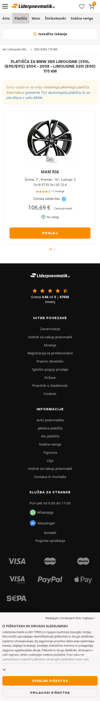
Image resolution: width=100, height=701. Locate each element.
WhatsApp (45, 512)
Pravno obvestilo (50, 361)
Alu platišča (50, 436)
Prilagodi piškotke (50, 692)
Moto (36, 18)
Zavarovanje (50, 328)
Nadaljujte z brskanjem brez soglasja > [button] (70, 618)
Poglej (50, 233)
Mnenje (50, 345)
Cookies (50, 393)
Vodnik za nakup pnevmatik (50, 337)
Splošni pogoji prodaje (50, 369)
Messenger (46, 523)
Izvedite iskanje (52, 34)
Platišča (21, 18)
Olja (50, 460)
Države (50, 377)
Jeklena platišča (50, 428)
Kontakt (50, 532)
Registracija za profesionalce (50, 353)
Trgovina (50, 452)
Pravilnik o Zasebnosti (50, 385)
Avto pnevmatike (50, 420)
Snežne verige (82, 18)
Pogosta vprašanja (50, 540)
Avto (6, 18)
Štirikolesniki (55, 18)
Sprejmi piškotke (50, 681)
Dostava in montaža (50, 476)
